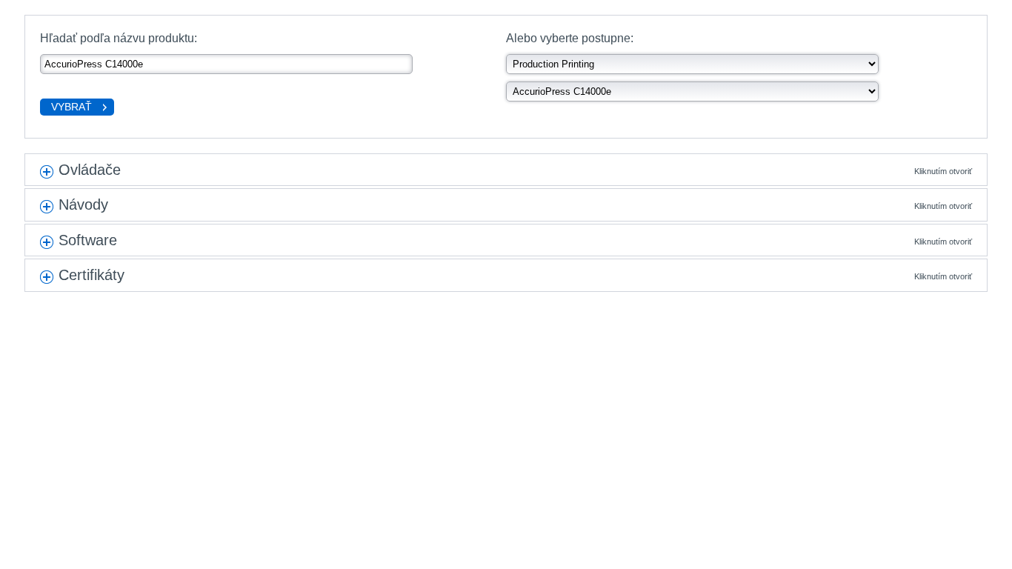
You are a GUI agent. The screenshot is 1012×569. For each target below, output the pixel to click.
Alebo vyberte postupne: (569, 38)
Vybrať (71, 107)
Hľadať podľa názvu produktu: (118, 38)
